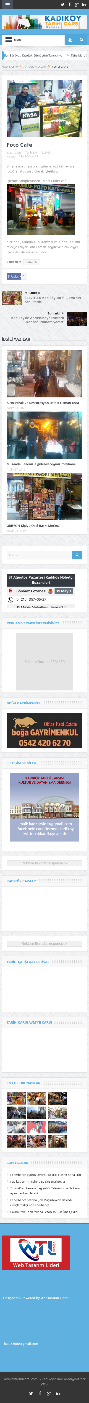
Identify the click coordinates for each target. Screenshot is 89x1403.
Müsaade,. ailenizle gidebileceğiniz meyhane (41, 464)
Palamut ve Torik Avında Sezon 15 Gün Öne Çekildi (44, 1212)
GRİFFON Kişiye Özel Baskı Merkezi (33, 525)
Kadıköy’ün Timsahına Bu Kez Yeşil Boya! (37, 1181)
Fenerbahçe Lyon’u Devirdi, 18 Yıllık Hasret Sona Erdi (45, 1175)
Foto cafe (32, 262)
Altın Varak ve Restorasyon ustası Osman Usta (43, 403)
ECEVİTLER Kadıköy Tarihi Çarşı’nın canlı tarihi (53, 299)
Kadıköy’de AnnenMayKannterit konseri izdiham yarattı (37, 319)
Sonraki (53, 313)
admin (19, 152)
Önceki (34, 293)
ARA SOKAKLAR (28, 156)
